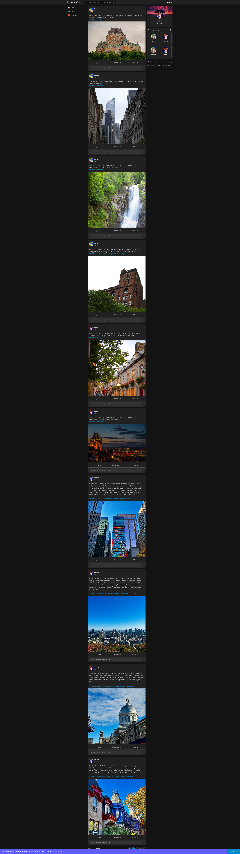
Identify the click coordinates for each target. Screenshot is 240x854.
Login (73, 11)
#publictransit (108, 499)
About (148, 65)
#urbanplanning (109, 686)
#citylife (123, 254)
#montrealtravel (95, 338)
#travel (99, 254)
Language (169, 61)
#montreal (93, 254)
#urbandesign (109, 593)
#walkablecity (130, 686)
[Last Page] (144, 848)
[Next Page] (140, 848)
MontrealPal (74, 2)
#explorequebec (114, 254)
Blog (159, 65)
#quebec (100, 499)
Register (74, 15)
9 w (95, 11)
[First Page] (129, 848)
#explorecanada (130, 593)
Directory (154, 65)
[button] (99, 2)
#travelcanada (128, 499)
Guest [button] (170, 2)
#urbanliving (118, 499)
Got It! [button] (233, 851)
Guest (160, 21)
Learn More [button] (59, 851)
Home (73, 8)
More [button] (170, 65)
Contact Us (164, 65)
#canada (105, 254)
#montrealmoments (96, 19)
